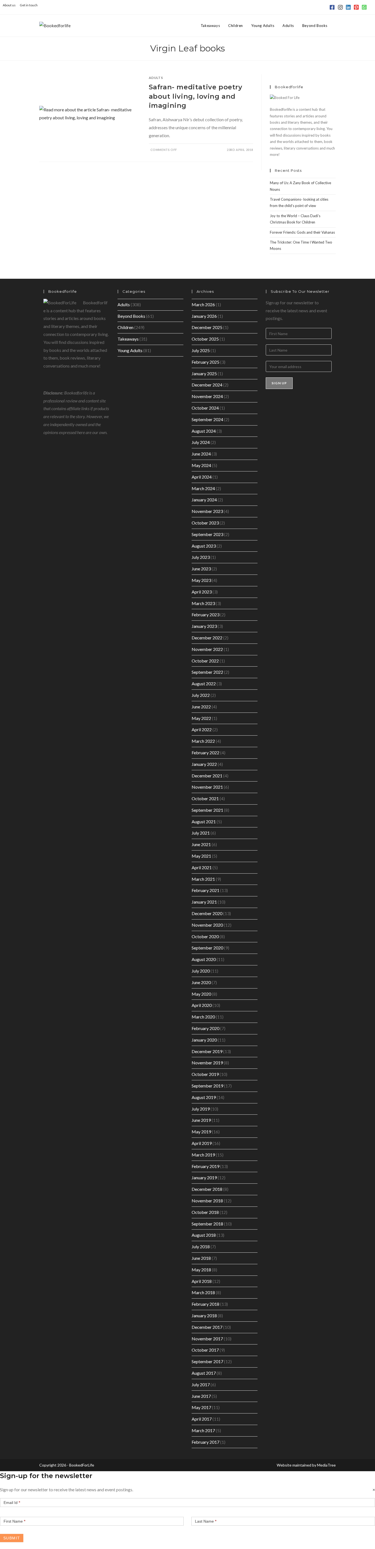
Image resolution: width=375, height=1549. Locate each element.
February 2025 (205, 362)
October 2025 (205, 338)
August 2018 (204, 1235)
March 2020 (203, 1016)
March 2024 (203, 488)
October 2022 (205, 660)
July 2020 (201, 970)
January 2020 (204, 1039)
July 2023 (201, 557)
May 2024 (201, 465)
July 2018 (201, 1246)
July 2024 (201, 442)
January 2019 (204, 1177)
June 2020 (201, 982)
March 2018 (203, 1292)
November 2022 (207, 649)
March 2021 (203, 879)
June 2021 (201, 844)
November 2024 (207, 396)
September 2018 (207, 1223)
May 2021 (201, 855)
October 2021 (205, 798)
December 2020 (207, 913)
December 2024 (207, 384)
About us (9, 5)
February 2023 (205, 614)
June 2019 (201, 1120)
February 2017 (205, 1442)
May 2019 (201, 1131)
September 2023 (207, 534)
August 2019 (204, 1097)
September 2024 (207, 419)
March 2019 (203, 1154)
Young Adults (129, 350)
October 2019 (205, 1074)
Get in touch (29, 5)
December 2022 (207, 637)
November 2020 (207, 924)
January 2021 (204, 901)
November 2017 (207, 1338)
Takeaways (128, 338)
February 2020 (205, 1028)
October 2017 (205, 1349)
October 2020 (205, 936)
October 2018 (205, 1212)
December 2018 (207, 1189)
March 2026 (203, 304)
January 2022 (204, 764)
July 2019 (201, 1108)
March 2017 (203, 1430)
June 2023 (201, 568)
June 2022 (201, 706)
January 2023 (204, 626)
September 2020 (207, 947)
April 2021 (202, 867)
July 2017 (201, 1384)
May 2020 (201, 993)
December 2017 (207, 1327)
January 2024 (204, 499)
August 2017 (204, 1373)
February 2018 (205, 1304)
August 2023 (204, 545)
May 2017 (201, 1407)
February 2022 (205, 752)
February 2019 (205, 1166)
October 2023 (205, 522)
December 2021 (207, 775)
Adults (156, 78)
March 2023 (203, 603)
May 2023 (201, 580)
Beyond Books (131, 316)
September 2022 (207, 672)
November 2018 (207, 1200)
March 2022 (203, 741)
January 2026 (204, 316)
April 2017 (202, 1418)
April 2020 (202, 1005)
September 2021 (207, 810)
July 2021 (201, 832)
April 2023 (202, 591)
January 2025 (204, 373)
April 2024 (202, 476)
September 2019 (207, 1085)
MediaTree (326, 1465)
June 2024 (201, 453)
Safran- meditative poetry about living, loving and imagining (195, 96)
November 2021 (207, 786)
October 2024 (205, 407)
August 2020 (204, 959)
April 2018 (202, 1281)
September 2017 (207, 1361)
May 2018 (201, 1269)
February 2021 (205, 890)
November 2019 (207, 1062)
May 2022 (201, 718)
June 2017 (201, 1396)
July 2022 (201, 695)
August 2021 (204, 821)
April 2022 (202, 729)
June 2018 (201, 1258)
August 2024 (204, 431)
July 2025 (201, 350)
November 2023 (207, 511)
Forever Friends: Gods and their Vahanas (302, 232)
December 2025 (207, 327)
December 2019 (207, 1051)
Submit (11, 1538)
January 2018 (204, 1315)
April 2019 (202, 1143)
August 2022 (204, 683)
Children (125, 327)
